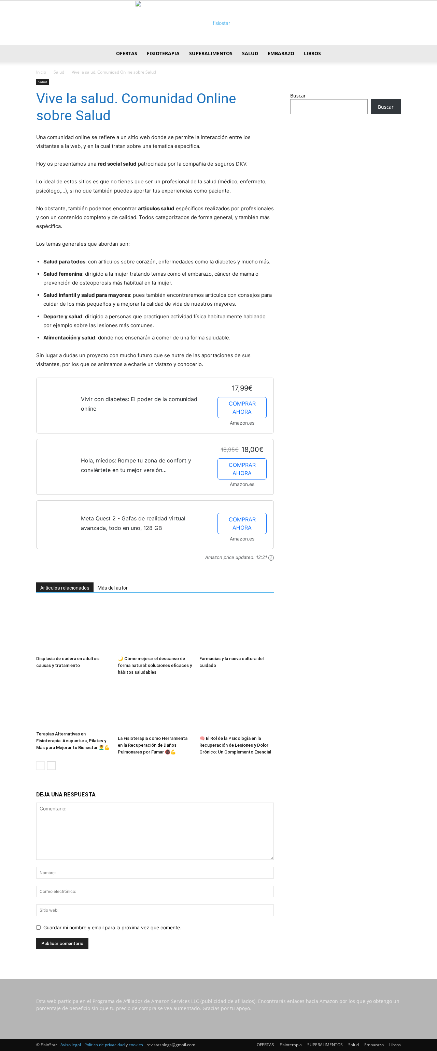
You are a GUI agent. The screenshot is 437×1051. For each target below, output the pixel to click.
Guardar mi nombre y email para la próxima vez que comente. (112, 927)
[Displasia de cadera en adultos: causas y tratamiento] (73, 627)
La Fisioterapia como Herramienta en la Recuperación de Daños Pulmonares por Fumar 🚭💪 (152, 745)
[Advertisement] (345, 173)
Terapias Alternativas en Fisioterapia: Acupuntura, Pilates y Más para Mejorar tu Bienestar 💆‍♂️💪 (73, 740)
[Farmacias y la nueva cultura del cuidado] (236, 627)
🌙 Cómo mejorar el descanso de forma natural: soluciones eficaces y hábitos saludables (155, 665)
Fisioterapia (163, 53)
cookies (136, 1045)
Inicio (41, 72)
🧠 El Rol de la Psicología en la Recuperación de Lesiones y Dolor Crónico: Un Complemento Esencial (235, 745)
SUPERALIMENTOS (210, 53)
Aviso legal (70, 1045)
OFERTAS (126, 53)
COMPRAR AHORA (242, 407)
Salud (250, 53)
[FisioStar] (218, 23)
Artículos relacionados (64, 588)
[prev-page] (40, 765)
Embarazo (281, 53)
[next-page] (51, 765)
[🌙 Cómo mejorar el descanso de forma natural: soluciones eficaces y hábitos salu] (155, 627)
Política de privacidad (104, 1045)
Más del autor (113, 588)
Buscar (298, 95)
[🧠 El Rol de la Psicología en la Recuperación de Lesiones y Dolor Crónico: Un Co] (236, 707)
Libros (312, 53)
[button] (392, 54)
